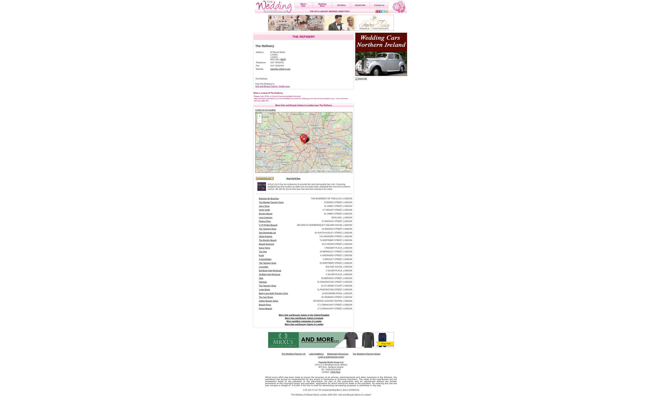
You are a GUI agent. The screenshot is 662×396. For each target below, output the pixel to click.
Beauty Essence (266, 244)
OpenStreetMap (334, 171)
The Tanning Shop (267, 229)
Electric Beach (265, 214)
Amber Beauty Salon (268, 301)
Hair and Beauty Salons (266, 86)
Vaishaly (263, 282)
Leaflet (313, 171)
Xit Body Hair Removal (269, 274)
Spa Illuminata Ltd (267, 233)
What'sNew (303, 5)
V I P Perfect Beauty (268, 225)
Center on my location (265, 110)
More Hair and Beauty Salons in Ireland (304, 318)
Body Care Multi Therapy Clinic (273, 293)
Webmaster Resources (337, 354)
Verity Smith (264, 210)
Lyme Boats (264, 289)
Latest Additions (316, 354)
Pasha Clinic (265, 221)
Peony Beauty (265, 308)
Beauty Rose (265, 305)
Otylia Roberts (265, 236)
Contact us (379, 5)
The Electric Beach (268, 240)
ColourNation (265, 259)
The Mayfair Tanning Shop (271, 202)
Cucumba (263, 267)
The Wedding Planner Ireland (366, 354)
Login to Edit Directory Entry (331, 357)
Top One (263, 251)
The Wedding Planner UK (293, 354)
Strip (261, 278)
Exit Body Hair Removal (270, 270)
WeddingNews (322, 5)
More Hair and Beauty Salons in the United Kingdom (304, 315)
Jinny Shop (264, 206)
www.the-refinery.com (280, 69)
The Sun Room (266, 297)
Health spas (284, 86)
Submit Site (360, 5)
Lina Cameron (265, 217)
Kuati (261, 255)
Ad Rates (341, 5)
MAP (283, 59)
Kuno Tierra (264, 248)
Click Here (335, 372)
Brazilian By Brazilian (269, 198)
